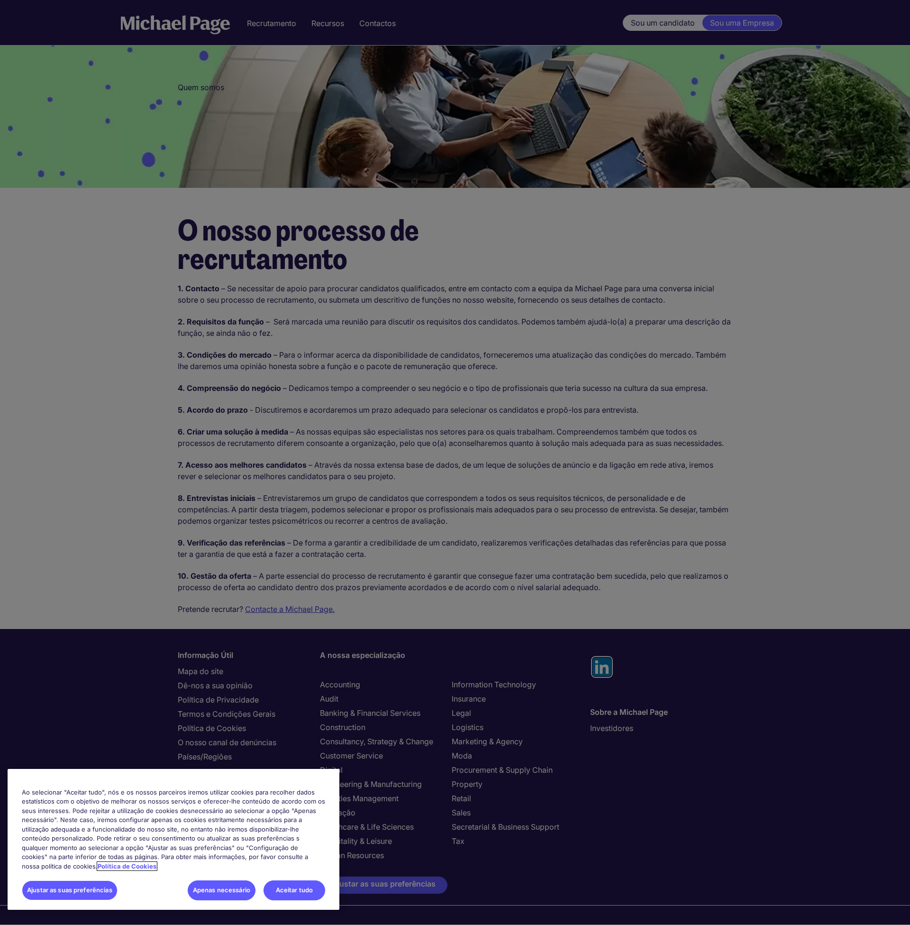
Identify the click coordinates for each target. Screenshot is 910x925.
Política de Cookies (127, 866)
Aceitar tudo (294, 890)
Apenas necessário (221, 890)
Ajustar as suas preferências (69, 890)
